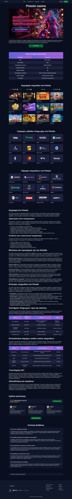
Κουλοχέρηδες (56, 89)
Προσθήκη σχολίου (57, 401)
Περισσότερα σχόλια (36, 418)
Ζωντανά (28, 89)
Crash (42, 89)
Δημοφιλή (14, 89)
